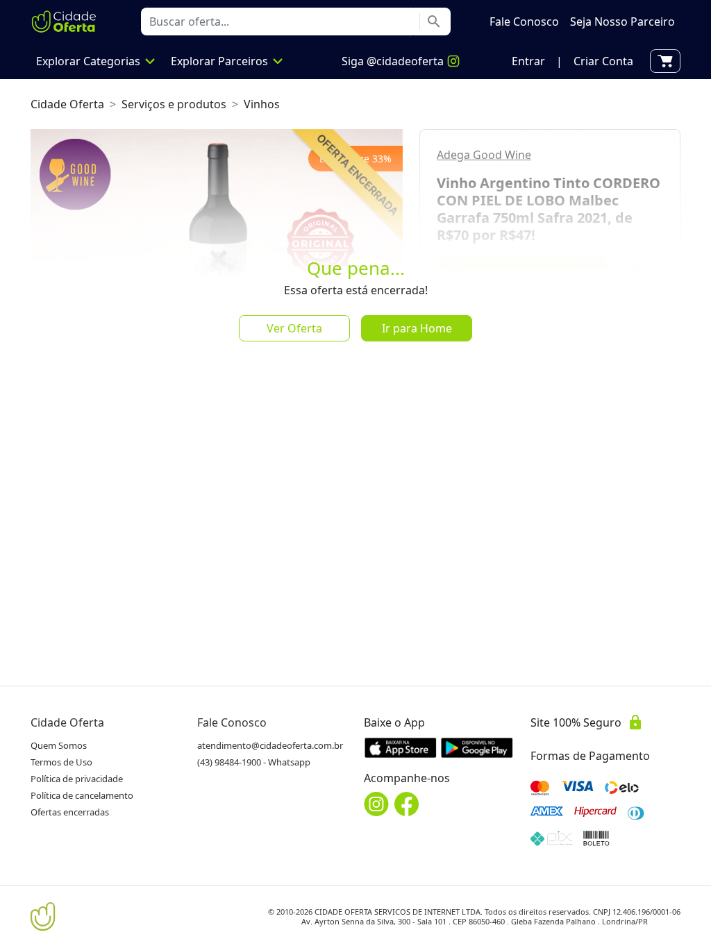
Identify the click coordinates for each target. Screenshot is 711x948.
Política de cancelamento (82, 795)
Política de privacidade (77, 778)
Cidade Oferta (67, 104)
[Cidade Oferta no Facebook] (406, 804)
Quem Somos (59, 745)
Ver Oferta (294, 328)
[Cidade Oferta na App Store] (400, 747)
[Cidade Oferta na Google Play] (477, 747)
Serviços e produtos (174, 104)
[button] (528, 61)
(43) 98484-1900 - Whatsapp (253, 762)
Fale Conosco (232, 722)
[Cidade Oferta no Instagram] (376, 804)
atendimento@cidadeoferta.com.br (270, 745)
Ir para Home (417, 328)
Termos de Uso (61, 762)
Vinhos (262, 104)
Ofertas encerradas (70, 812)
